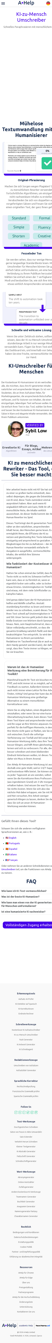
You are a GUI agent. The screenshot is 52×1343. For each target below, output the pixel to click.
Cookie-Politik (26, 1247)
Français (13, 860)
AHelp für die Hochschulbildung (26, 1297)
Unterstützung (26, 1307)
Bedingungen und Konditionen (26, 1232)
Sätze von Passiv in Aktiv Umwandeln (26, 1132)
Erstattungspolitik (26, 1242)
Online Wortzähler (26, 1182)
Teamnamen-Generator (26, 1197)
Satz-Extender (26, 1137)
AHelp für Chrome (26, 1273)
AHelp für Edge (26, 1278)
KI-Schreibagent (26, 1049)
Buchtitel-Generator (26, 1201)
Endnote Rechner (26, 1014)
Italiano (13, 854)
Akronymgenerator (26, 1177)
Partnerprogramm (26, 1292)
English (12, 837)
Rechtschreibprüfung (26, 1086)
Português (14, 843)
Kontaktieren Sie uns (26, 1312)
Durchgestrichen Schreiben (26, 1127)
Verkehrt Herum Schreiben (26, 1142)
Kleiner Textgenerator (26, 1146)
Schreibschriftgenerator (26, 1161)
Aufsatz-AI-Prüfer (26, 999)
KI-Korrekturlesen (26, 1009)
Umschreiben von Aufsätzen (26, 1065)
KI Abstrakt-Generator (26, 1151)
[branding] (26, 3)
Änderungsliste (26, 1302)
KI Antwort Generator (26, 1044)
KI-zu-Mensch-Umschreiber (26, 1035)
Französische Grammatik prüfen (26, 1091)
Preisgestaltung (26, 1287)
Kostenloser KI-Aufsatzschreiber (26, 1030)
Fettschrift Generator (26, 1156)
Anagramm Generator (26, 1206)
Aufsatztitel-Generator (26, 1070)
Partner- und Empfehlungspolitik (26, 1252)
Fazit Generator (26, 1040)
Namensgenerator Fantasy (26, 1211)
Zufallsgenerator (26, 1187)
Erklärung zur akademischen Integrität (26, 1257)
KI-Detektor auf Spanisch (26, 1004)
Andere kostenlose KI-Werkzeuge (26, 1192)
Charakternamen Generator (26, 1216)
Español (13, 849)
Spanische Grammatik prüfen (26, 1096)
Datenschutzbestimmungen (26, 1237)
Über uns (26, 1282)
